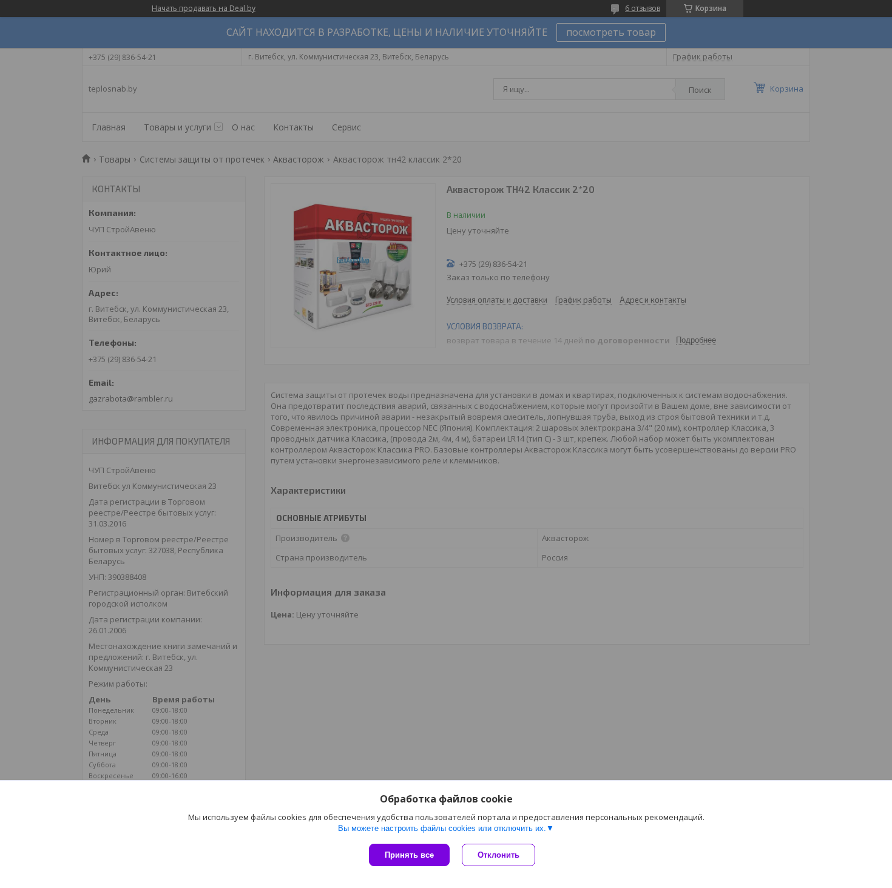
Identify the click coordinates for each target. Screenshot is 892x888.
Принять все (409, 854)
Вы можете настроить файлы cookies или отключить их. (442, 828)
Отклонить (498, 854)
